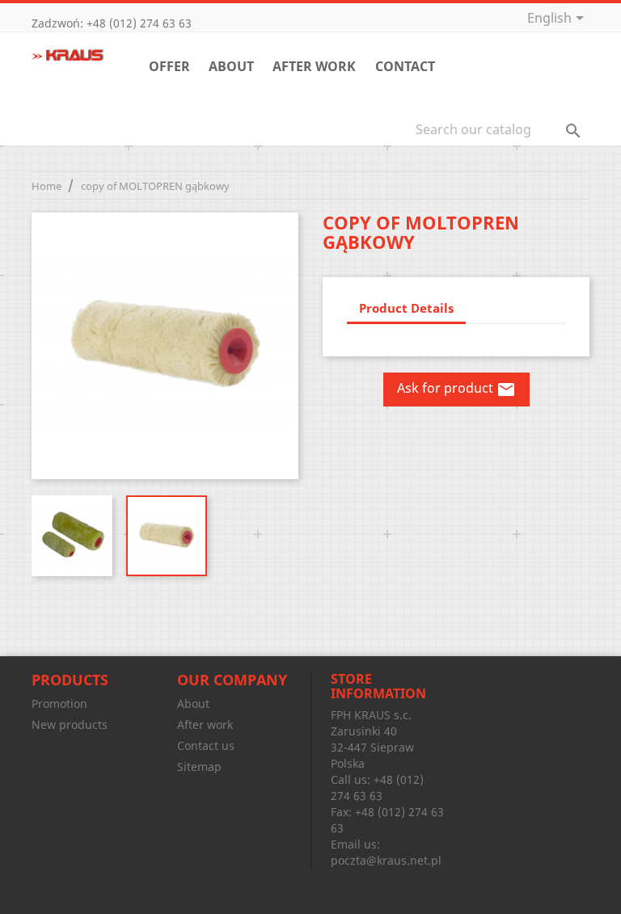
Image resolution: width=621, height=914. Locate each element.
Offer (169, 66)
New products (70, 724)
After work (314, 66)
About (231, 66)
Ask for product (456, 390)
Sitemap (199, 766)
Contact (405, 66)
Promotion (59, 703)
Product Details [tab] (406, 308)
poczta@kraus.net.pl (386, 860)
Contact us (205, 745)
